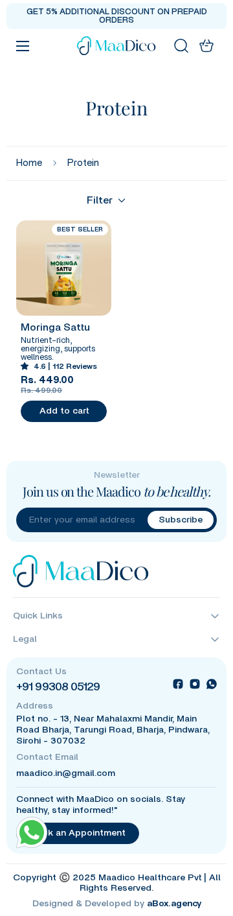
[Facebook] (178, 684)
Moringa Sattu (55, 327)
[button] (206, 46)
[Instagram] (195, 684)
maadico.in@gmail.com (65, 773)
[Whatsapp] (211, 684)
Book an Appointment (78, 833)
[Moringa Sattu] (63, 268)
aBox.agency (174, 903)
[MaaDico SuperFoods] (117, 45)
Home (29, 163)
